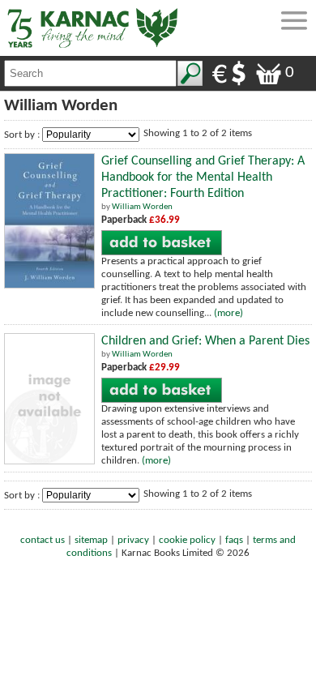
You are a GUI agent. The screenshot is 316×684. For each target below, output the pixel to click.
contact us (42, 540)
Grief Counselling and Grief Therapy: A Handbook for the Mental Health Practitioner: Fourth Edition (203, 177)
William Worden (142, 207)
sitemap (91, 540)
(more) (228, 313)
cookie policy (187, 540)
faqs (234, 540)
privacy (133, 540)
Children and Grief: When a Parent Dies (205, 341)
